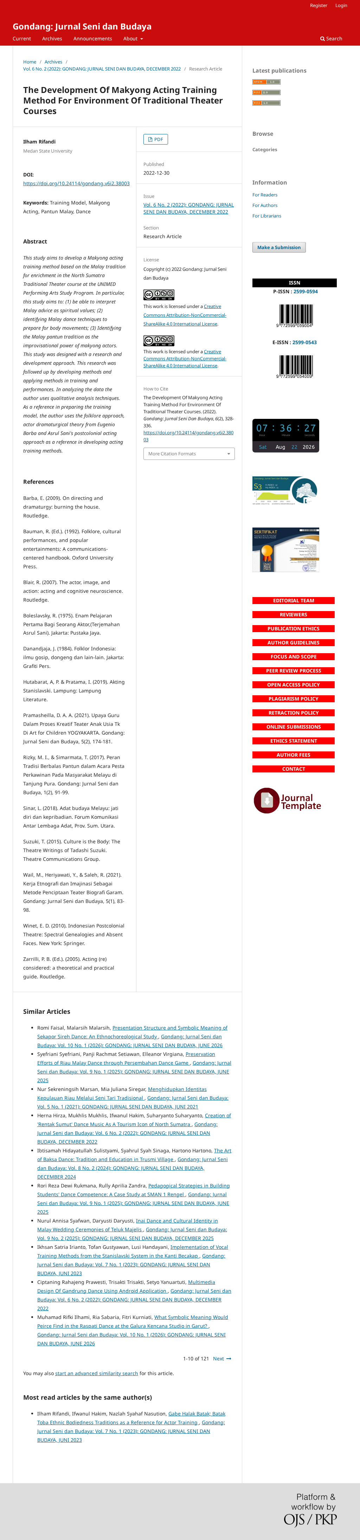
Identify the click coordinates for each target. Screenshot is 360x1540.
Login (341, 5)
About (131, 38)
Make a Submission (279, 247)
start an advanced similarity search (96, 1373)
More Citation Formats (172, 453)
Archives (52, 38)
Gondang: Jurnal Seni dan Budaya (82, 26)
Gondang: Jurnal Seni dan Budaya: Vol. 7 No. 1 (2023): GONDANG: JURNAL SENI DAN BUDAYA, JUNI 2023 (131, 1264)
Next (218, 1358)
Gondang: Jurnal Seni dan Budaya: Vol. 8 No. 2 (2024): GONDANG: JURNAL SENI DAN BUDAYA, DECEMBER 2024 (132, 1168)
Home (29, 62)
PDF (158, 139)
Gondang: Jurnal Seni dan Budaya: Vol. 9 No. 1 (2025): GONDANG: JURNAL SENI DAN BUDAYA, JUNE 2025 (134, 1071)
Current (22, 38)
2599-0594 (306, 291)
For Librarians (266, 216)
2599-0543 (304, 342)
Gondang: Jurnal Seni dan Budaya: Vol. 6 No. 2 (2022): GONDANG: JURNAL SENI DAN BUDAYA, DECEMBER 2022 (127, 1133)
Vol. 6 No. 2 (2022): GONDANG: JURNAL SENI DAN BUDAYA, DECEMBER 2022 (102, 69)
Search (333, 38)
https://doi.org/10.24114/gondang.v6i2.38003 (76, 183)
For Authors (264, 205)
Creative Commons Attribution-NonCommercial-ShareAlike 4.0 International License (184, 315)
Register (318, 5)
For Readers (264, 195)
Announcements (92, 38)
